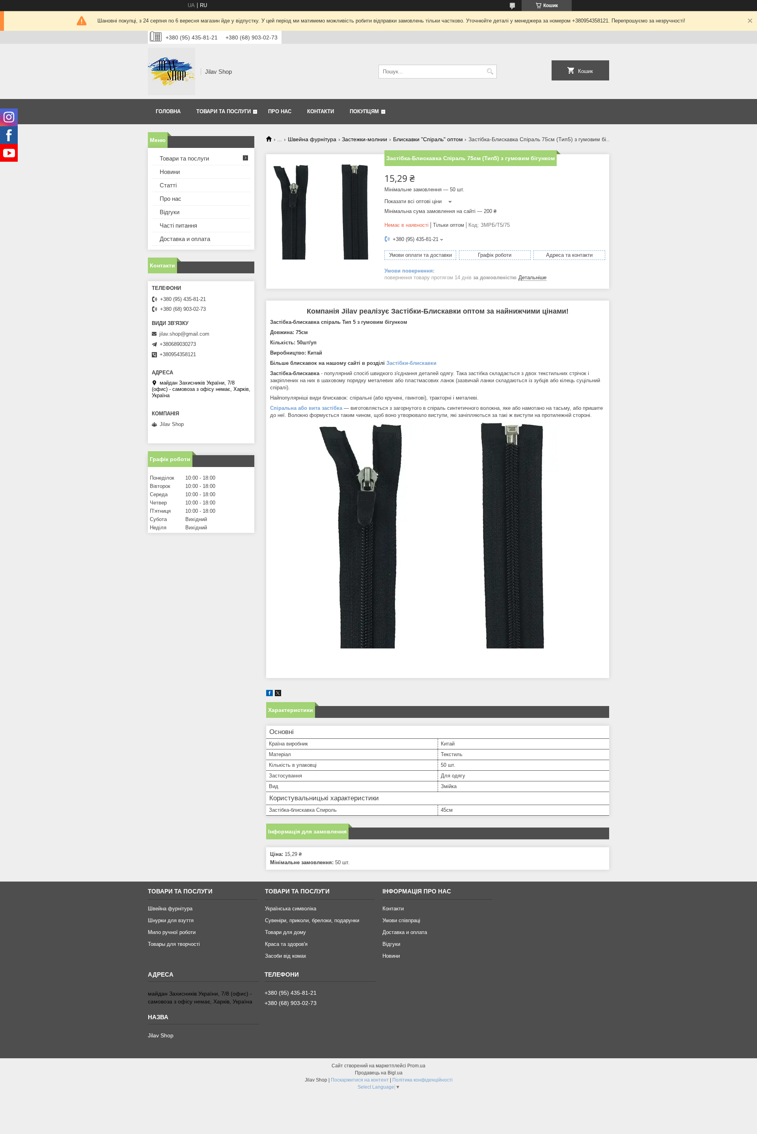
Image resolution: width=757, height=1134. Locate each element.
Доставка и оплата (185, 238)
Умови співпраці (401, 920)
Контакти (320, 111)
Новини (170, 171)
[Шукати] (490, 71)
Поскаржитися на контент (360, 1080)
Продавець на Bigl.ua (379, 1073)
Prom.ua (416, 1066)
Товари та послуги (223, 111)
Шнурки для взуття (171, 920)
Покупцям (364, 111)
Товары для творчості (174, 944)
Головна (168, 111)
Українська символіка (290, 909)
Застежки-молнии (364, 139)
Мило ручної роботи (172, 932)
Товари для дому (285, 932)
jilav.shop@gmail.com (184, 334)
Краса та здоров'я (286, 944)
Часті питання (178, 225)
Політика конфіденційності (422, 1080)
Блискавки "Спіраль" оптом (428, 139)
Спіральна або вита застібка (306, 408)
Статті (168, 185)
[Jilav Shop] (171, 71)
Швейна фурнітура (312, 139)
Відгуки (169, 212)
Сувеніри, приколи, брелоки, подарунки (312, 920)
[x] (278, 694)
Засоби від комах (285, 956)
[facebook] (269, 694)
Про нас (279, 111)
